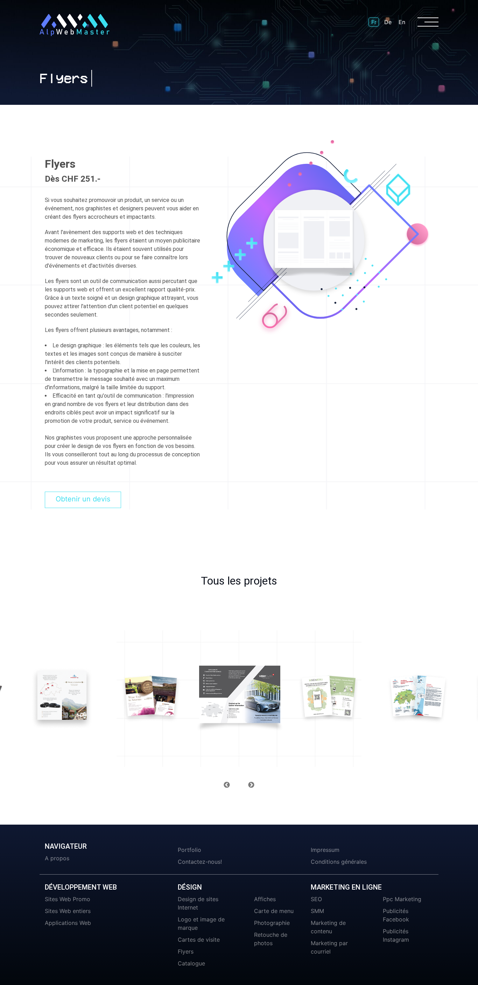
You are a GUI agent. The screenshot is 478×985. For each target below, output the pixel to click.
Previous (227, 785)
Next (251, 785)
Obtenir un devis (83, 499)
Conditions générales (339, 861)
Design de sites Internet (198, 903)
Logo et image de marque (201, 923)
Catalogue (191, 963)
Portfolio (189, 849)
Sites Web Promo (67, 899)
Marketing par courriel (329, 947)
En (402, 22)
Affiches (265, 899)
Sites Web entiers (68, 910)
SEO (316, 899)
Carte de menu (274, 910)
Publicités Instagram (396, 935)
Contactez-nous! (200, 861)
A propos (57, 858)
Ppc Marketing (402, 899)
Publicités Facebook (396, 915)
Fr (374, 22)
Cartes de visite (199, 939)
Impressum (325, 849)
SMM (317, 910)
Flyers (186, 951)
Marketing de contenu (328, 927)
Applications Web (68, 922)
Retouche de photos (270, 939)
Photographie (272, 922)
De (388, 22)
